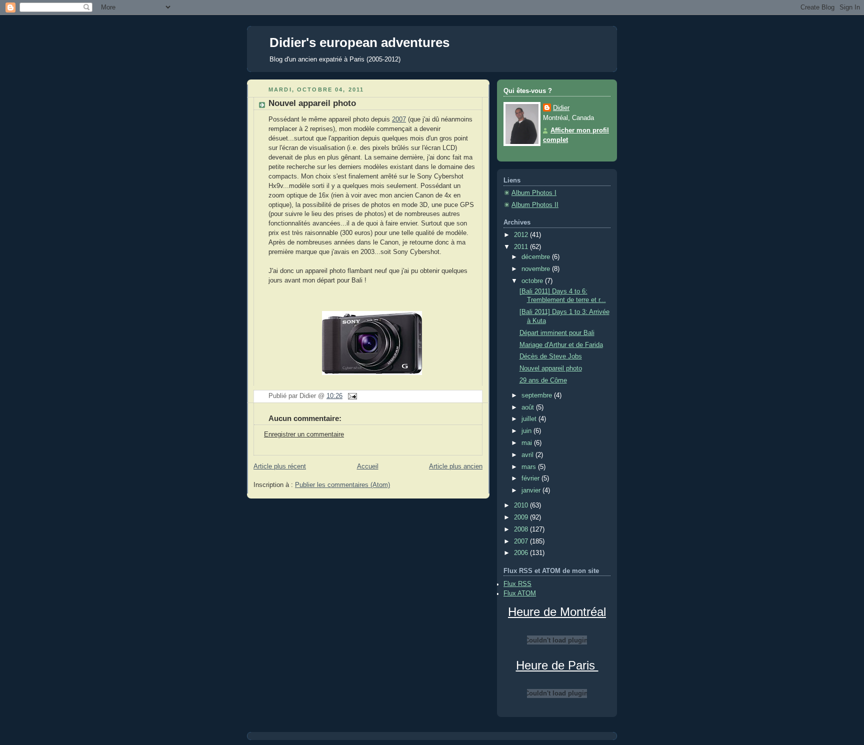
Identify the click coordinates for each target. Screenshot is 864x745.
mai (528, 443)
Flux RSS (518, 584)
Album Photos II (535, 205)
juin (528, 431)
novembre (537, 269)
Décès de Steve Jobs (551, 356)
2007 (399, 119)
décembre (537, 257)
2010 (522, 505)
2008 (522, 529)
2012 (522, 235)
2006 (522, 553)
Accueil (367, 466)
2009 (522, 517)
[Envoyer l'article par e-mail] (351, 396)
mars (530, 467)
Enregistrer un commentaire (304, 434)
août (529, 407)
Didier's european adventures (360, 42)
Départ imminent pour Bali (557, 333)
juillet (530, 419)
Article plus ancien (455, 466)
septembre (538, 395)
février (532, 478)
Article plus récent (280, 466)
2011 (522, 247)
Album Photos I (534, 193)
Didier (561, 108)
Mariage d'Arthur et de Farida (561, 345)
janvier (532, 490)
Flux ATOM (520, 593)
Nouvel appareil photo (312, 103)
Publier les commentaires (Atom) (342, 485)
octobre (533, 281)
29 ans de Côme (543, 380)
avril (529, 455)
